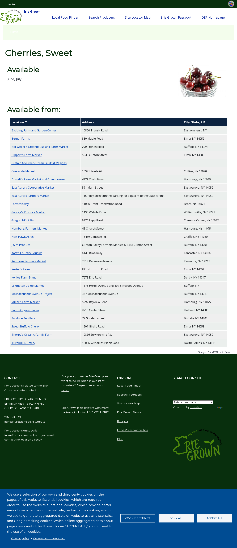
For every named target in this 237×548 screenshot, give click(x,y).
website (40, 421)
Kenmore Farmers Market (28, 261)
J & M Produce (20, 245)
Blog (120, 439)
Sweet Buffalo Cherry (25, 326)
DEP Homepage (213, 17)
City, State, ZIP (194, 122)
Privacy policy (20, 538)
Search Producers (102, 17)
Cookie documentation (49, 538)
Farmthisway (20, 204)
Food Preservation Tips (132, 430)
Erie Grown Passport (176, 17)
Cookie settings (137, 518)
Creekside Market (23, 171)
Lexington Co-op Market (27, 286)
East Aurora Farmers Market (30, 196)
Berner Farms (20, 138)
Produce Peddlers (23, 318)
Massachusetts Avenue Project (31, 294)
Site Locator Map (138, 17)
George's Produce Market (28, 212)
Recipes (122, 421)
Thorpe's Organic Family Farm (31, 335)
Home (14, 32)
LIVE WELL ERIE (98, 412)
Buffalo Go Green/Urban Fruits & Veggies (39, 163)
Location (19, 122)
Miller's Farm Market (25, 302)
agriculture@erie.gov (18, 421)
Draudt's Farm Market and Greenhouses (38, 179)
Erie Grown (31, 11)
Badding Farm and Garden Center (33, 130)
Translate (196, 407)
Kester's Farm (20, 269)
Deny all (176, 518)
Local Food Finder (65, 17)
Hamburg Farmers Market (29, 228)
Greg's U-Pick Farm (24, 220)
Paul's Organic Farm (25, 310)
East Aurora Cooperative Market (32, 187)
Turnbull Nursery (23, 343)
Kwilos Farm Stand (23, 277)
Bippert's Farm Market (26, 155)
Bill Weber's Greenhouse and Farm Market (39, 147)
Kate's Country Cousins (26, 253)
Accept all (214, 518)
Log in (10, 4)
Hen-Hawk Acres (22, 237)
